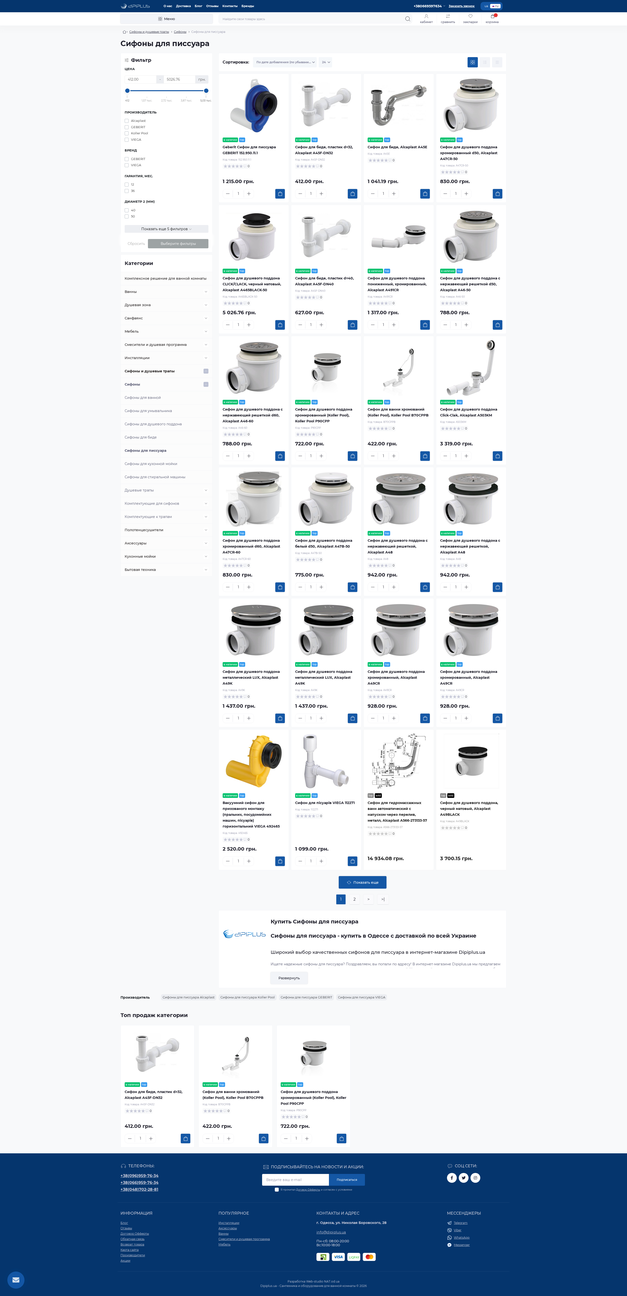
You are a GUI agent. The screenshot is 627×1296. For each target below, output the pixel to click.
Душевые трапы (139, 490)
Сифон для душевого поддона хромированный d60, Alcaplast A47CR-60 (251, 546)
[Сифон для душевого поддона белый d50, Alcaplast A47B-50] (326, 499)
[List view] (485, 62)
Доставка (183, 6)
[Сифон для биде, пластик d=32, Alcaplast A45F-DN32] (326, 106)
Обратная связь (133, 1239)
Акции (125, 1260)
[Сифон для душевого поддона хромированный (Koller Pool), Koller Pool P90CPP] (326, 368)
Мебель (132, 331)
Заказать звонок (462, 6)
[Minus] (228, 193)
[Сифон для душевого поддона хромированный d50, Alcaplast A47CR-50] (471, 106)
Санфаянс (134, 318)
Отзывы (212, 6)
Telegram (461, 1223)
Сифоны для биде (141, 437)
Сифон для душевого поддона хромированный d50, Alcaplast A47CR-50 (468, 153)
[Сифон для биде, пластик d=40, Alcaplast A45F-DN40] (326, 237)
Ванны (131, 291)
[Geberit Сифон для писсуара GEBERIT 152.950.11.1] (254, 106)
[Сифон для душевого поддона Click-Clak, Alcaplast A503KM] (471, 368)
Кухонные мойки (140, 556)
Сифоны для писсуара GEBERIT (306, 997)
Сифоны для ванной (143, 397)
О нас (168, 6)
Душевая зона (138, 305)
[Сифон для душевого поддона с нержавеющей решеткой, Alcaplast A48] (399, 499)
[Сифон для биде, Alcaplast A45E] (399, 106)
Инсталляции (137, 358)
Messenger (462, 1245)
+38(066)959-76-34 (139, 1182)
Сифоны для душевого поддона (153, 424)
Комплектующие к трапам (148, 517)
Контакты (230, 6)
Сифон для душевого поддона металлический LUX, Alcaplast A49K (251, 677)
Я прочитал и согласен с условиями (316, 1189)
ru (496, 6)
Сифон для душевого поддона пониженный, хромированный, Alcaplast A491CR (397, 284)
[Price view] (497, 62)
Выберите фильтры (178, 243)
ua (486, 6)
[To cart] (280, 194)
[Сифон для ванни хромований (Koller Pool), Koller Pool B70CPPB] (399, 368)
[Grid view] (473, 62)
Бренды (247, 6)
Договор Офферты (308, 1189)
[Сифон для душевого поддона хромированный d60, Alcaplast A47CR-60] (254, 499)
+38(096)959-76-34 (139, 1175)
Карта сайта (130, 1250)
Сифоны (180, 32)
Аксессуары (135, 543)
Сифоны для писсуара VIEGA (361, 997)
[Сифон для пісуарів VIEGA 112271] (326, 761)
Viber (457, 1230)
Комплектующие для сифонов (152, 503)
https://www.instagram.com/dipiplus (475, 1178)
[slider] (127, 91)
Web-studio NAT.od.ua (322, 1281)
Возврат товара (132, 1244)
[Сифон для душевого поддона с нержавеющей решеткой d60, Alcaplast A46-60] (254, 368)
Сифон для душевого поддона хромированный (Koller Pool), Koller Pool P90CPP (323, 415)
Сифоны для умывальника (148, 411)
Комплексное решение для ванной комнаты (165, 278)
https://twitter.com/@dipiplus (464, 1178)
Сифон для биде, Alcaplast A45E (397, 147)
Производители (133, 1255)
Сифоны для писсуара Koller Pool (247, 997)
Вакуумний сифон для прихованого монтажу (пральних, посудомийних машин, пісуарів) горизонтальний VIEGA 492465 (251, 815)
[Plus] (249, 193)
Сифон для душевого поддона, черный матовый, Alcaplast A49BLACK (469, 809)
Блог (198, 6)
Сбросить (136, 243)
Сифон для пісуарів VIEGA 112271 (325, 803)
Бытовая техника (140, 569)
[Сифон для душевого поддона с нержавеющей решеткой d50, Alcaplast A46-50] (471, 237)
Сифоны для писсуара (145, 450)
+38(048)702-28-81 (139, 1189)
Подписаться (347, 1180)
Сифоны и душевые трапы (149, 32)
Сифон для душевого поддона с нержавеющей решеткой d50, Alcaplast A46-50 (470, 284)
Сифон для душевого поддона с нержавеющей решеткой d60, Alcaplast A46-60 (253, 415)
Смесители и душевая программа (156, 344)
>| (383, 899)
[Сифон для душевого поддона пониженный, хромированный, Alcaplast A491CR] (399, 237)
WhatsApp (462, 1237)
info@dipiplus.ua (331, 1232)
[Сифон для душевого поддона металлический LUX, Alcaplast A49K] (254, 630)
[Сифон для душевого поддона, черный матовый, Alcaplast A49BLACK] (471, 761)
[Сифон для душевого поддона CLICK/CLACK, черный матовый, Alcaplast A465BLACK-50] (254, 237)
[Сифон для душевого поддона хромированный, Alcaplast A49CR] (399, 630)
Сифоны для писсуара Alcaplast (189, 997)
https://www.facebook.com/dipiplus (452, 1178)
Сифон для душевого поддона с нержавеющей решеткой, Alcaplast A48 (398, 546)
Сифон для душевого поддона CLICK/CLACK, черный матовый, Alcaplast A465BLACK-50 (252, 284)
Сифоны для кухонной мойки (151, 464)
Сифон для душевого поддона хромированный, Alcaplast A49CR (396, 677)
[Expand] (206, 291)
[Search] (407, 19)
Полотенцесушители (144, 530)
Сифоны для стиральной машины (155, 477)
